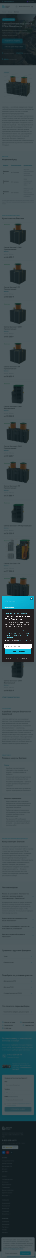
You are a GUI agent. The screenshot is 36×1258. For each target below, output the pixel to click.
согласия (13, 642)
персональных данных (23, 640)
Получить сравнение (18, 651)
